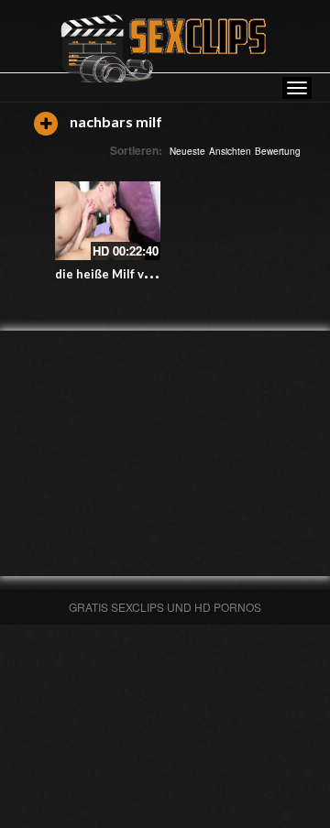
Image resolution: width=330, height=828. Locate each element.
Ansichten (230, 151)
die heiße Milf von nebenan (133, 274)
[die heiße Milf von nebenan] (107, 220)
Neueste (187, 151)
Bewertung (278, 151)
